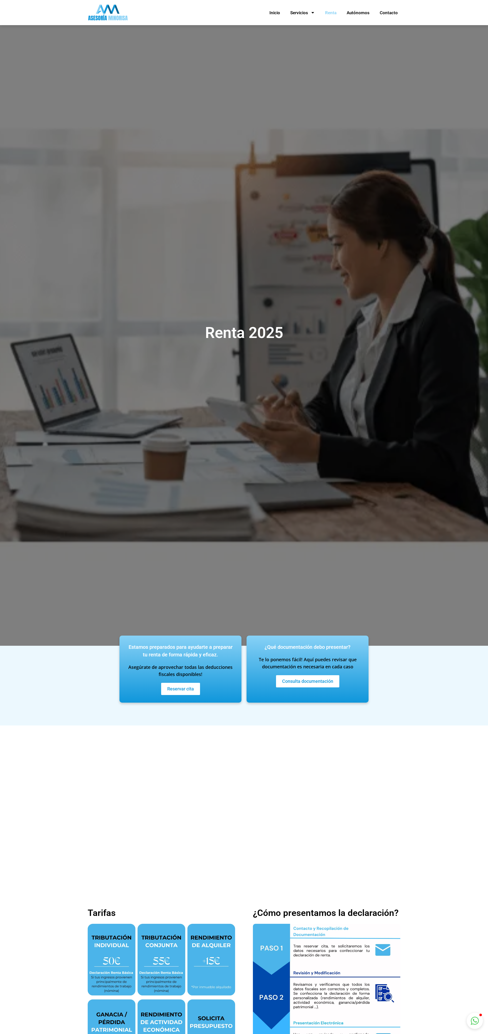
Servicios (299, 12)
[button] (475, 1021)
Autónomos (358, 12)
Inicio (274, 12)
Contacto (389, 12)
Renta (331, 12)
